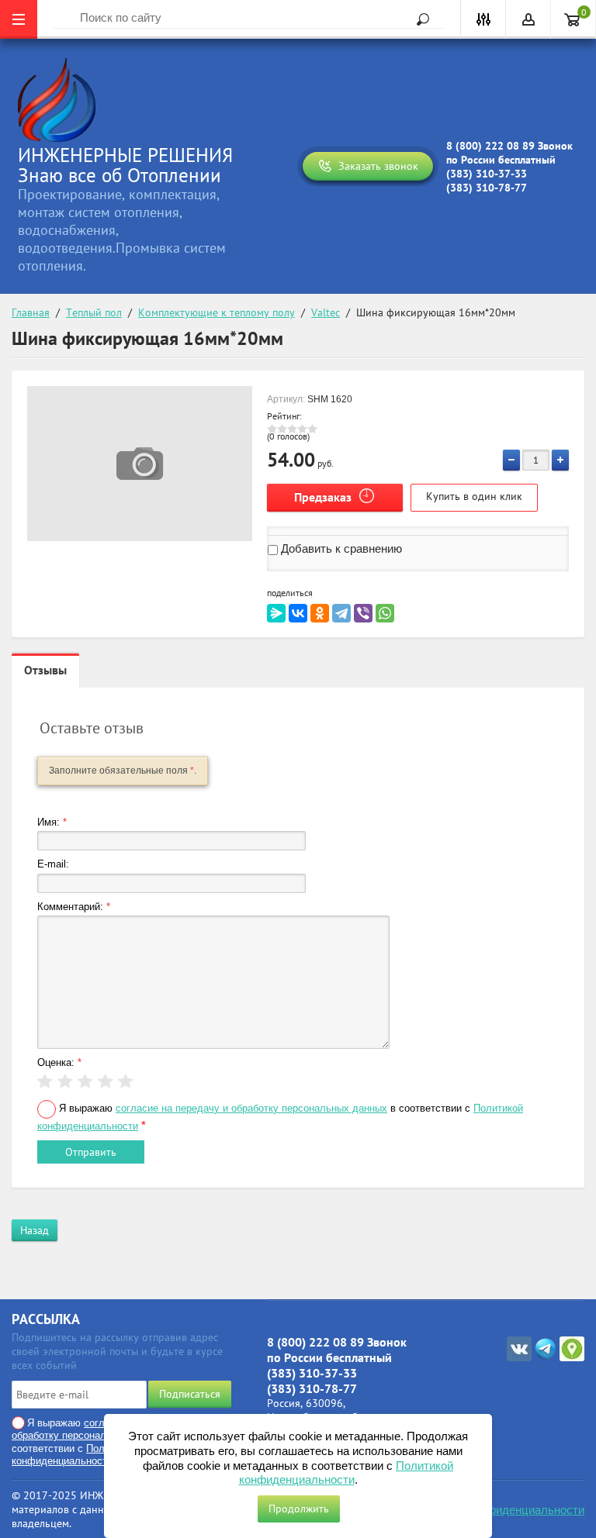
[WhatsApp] (385, 613)
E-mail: (53, 864)
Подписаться (189, 1394)
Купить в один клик (474, 496)
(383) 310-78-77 (486, 188)
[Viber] (363, 613)
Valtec (325, 312)
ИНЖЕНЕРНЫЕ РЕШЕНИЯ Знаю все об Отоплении (125, 165)
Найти (417, 19)
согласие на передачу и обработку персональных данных (251, 1108)
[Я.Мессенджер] (276, 613)
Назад (34, 1230)
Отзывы (45, 670)
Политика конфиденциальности (499, 1509)
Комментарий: (73, 906)
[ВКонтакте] (298, 613)
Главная (31, 312)
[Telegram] (341, 613)
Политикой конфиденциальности (74, 1455)
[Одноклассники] (319, 613)
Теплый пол (94, 312)
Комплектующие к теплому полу (216, 312)
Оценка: (59, 1062)
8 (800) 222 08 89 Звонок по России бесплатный (509, 153)
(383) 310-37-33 (486, 174)
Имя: (52, 822)
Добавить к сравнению (340, 548)
